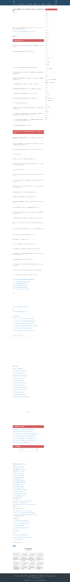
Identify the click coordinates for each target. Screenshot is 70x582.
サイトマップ (15, 4)
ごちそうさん (47, 30)
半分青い (46, 87)
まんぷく (46, 49)
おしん (27, 4)
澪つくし (46, 102)
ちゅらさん (46, 34)
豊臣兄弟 (35, 4)
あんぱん (46, 17)
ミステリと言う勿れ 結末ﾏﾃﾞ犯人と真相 (19, 539)
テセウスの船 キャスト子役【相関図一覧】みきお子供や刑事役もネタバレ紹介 (25, 440)
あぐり (46, 11)
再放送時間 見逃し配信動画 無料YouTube (50, 83)
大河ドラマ (50, 575)
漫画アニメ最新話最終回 (48, 100)
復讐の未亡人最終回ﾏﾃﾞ (16, 530)
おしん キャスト (17, 576)
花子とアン (46, 113)
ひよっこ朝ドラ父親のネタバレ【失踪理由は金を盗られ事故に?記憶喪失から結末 (25, 433)
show (15, 36)
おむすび (46, 26)
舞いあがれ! (52, 576)
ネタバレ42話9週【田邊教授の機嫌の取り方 (20, 283)
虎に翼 (43, 4)
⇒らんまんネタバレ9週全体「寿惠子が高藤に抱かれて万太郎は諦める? (23, 279)
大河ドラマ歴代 (47, 94)
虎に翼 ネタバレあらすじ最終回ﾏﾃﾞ (18, 466)
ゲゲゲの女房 (47, 64)
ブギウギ (55, 4)
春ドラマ (46, 96)
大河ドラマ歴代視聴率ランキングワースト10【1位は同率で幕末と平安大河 (24, 504)
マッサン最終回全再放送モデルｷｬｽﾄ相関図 (19, 489)
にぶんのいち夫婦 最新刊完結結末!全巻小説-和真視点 (21, 520)
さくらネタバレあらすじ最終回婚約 (18, 475)
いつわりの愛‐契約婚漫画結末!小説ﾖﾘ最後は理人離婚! (21, 527)
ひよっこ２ (45, 576)
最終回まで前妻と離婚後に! (18, 477)
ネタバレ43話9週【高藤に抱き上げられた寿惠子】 (21, 285)
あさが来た (46, 13)
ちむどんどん (47, 32)
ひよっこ (39, 4)
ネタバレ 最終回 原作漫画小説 (33, 575)
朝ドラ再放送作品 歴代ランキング (50, 98)
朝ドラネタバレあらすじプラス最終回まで (34, 580)
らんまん (46, 51)
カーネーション (47, 60)
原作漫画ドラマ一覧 (16, 518)
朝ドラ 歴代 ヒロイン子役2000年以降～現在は (20, 502)
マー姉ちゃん (47, 75)
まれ (45, 47)
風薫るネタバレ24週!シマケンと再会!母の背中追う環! (21, 442)
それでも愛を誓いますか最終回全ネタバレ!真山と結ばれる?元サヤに (23, 537)
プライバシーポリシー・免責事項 (18, 575)
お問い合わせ (26, 575)
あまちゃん (46, 15)
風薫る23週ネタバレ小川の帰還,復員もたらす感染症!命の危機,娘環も (23, 429)
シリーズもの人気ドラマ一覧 (17, 508)
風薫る (31, 4)
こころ (46, 28)
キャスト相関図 (47, 62)
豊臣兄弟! (46, 117)
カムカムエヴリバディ (49, 4)
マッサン (33, 576)
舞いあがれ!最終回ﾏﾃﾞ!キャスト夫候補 (19, 482)
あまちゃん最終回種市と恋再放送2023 (19, 480)
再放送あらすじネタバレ (18, 468)
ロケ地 (46, 77)
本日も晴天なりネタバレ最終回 (18, 484)
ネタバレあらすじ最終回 (18, 471)
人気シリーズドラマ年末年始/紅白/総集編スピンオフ (50, 80)
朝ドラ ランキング (21, 4)
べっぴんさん (47, 45)
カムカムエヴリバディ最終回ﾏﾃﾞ (18, 491)
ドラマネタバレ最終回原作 (48, 68)
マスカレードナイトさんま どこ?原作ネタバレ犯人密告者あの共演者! (23, 512)
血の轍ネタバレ (15, 532)
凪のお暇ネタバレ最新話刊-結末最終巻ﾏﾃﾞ (19, 525)
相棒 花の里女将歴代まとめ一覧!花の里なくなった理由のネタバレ (23, 431)
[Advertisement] (28, 21)
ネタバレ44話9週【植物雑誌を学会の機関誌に (20, 287)
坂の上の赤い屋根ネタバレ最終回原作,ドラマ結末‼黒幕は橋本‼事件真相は (24, 435)
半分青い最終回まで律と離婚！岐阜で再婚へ (20, 493)
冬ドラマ (46, 85)
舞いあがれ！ (47, 111)
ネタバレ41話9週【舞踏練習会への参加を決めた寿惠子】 (22, 281)
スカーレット (47, 66)
